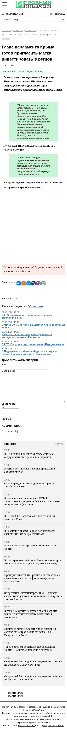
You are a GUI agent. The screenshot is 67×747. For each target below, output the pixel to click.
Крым (38, 71)
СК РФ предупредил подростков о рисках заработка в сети (30, 485)
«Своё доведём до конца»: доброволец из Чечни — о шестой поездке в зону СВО (29, 648)
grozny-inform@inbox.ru (53, 725)
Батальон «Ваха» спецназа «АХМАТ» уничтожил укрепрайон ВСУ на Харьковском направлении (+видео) (32, 501)
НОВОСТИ (18, 30)
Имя (4, 364)
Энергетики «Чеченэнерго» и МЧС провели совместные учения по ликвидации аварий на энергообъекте (33, 596)
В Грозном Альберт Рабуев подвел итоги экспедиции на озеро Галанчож (29, 532)
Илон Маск (9, 71)
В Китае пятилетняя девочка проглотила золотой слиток (29, 470)
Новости (10, 444)
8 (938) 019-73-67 (26, 725)
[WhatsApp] (43, 283)
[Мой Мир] (28, 283)
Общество (30, 30)
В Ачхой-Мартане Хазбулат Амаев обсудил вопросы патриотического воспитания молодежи (30, 614)
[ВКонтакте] (18, 283)
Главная (6, 30)
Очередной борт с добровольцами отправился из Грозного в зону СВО (33, 678)
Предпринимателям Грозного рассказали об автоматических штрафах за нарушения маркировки (32, 578)
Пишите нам (59, 14)
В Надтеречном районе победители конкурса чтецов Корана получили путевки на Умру (32, 562)
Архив (59, 444)
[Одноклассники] (23, 283)
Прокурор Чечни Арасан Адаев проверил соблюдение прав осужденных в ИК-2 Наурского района (30, 632)
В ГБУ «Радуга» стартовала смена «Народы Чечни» (30, 547)
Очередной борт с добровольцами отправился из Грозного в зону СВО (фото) (33, 663)
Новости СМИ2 (15, 692)
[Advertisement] (33, 225)
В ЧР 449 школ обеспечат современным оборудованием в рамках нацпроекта (29, 455)
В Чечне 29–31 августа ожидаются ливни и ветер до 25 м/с (30, 517)
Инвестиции (25, 71)
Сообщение (8, 370)
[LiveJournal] (33, 283)
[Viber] (38, 283)
